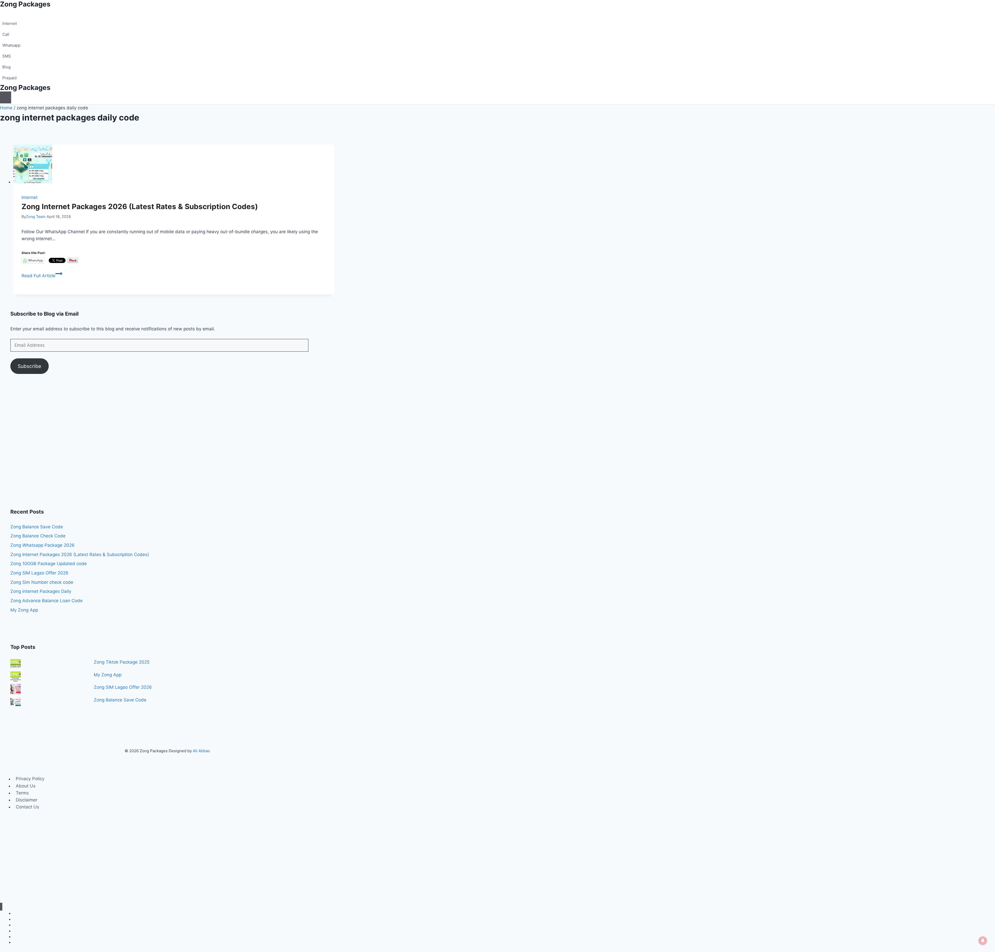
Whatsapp (11, 45)
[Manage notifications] (983, 940)
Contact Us (27, 806)
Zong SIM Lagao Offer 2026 (39, 573)
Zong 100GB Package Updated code (48, 563)
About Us (25, 785)
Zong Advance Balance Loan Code (46, 600)
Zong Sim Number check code (41, 582)
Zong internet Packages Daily (40, 591)
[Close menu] (1, 907)
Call (5, 34)
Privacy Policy (30, 779)
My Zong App (24, 610)
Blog (6, 67)
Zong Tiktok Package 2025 (122, 662)
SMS (6, 56)
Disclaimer (26, 799)
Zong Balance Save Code (36, 526)
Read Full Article (42, 275)
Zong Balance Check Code (38, 535)
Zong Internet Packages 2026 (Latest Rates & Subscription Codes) (140, 206)
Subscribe (29, 366)
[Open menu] (5, 97)
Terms (22, 792)
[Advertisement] (165, 444)
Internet (9, 23)
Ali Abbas (201, 750)
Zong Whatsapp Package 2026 (42, 545)
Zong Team (36, 216)
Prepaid (9, 77)
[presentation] (173, 165)
